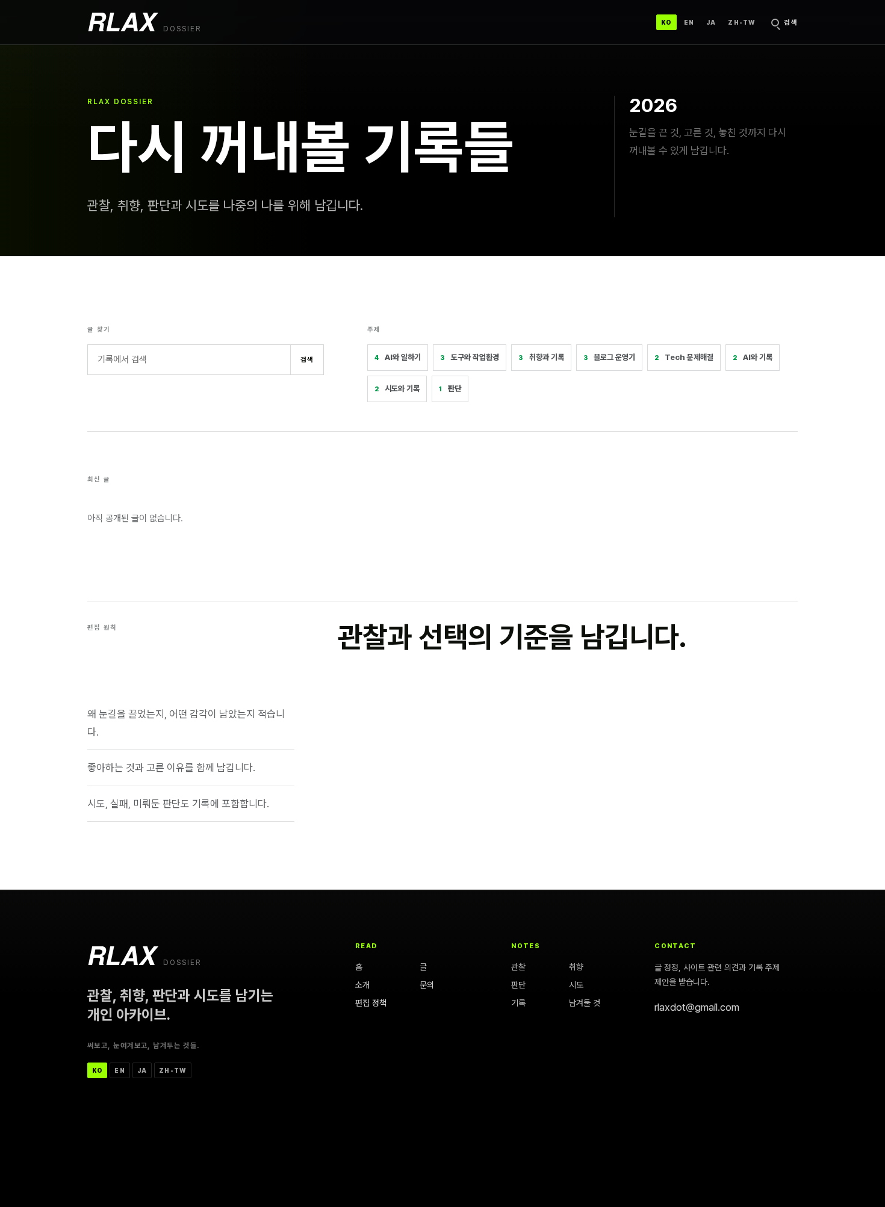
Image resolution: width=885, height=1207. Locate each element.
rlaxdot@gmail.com (696, 1007)
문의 (427, 985)
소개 (362, 985)
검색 (307, 360)
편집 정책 (371, 1002)
